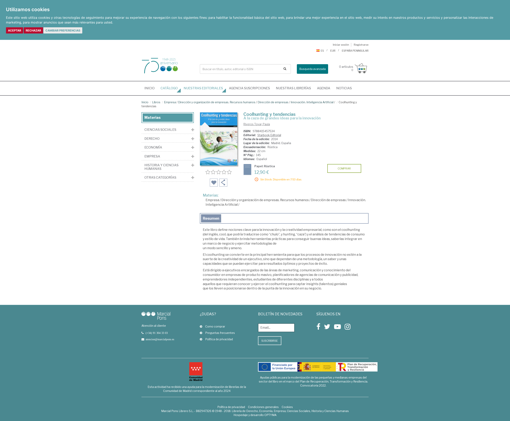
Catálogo (169, 88)
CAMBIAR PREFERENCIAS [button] (62, 30)
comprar (344, 168)
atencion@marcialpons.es (160, 339)
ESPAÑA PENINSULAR (355, 50)
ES (322, 50)
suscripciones (249, 88)
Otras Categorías (160, 177)
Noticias (344, 88)
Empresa (170, 102)
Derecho (152, 139)
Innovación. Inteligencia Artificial (312, 102)
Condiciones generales (263, 407)
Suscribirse (269, 340)
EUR (332, 50)
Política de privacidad (219, 339)
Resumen (211, 218)
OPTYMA (270, 415)
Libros (156, 102)
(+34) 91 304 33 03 (157, 332)
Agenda (323, 88)
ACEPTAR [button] (14, 30)
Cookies (287, 407)
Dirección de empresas (273, 102)
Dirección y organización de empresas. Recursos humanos (216, 102)
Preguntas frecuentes (220, 332)
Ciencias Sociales (160, 130)
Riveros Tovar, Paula (256, 124)
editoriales (203, 88)
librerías (293, 88)
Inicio (151, 88)
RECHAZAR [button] (33, 30)
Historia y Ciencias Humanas (161, 166)
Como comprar (215, 326)
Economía (153, 147)
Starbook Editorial (269, 135)
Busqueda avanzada (312, 69)
